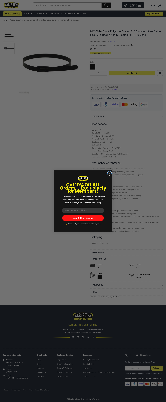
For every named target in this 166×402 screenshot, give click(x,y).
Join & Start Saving (83, 218)
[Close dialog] (109, 173)
